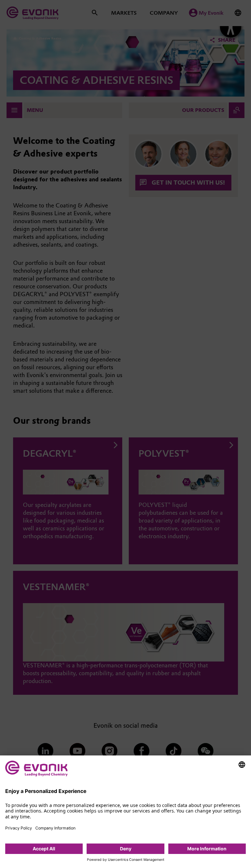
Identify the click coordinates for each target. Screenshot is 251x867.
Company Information (55, 828)
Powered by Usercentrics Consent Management (125, 860)
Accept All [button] (44, 848)
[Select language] (242, 764)
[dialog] (125, 811)
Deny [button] (125, 848)
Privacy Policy (18, 828)
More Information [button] (206, 848)
